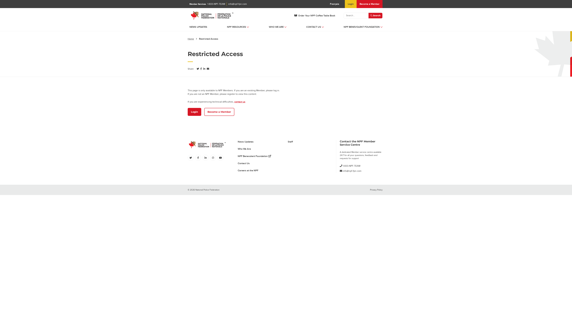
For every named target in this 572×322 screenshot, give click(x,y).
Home (191, 38)
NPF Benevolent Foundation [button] (362, 26)
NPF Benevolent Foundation (254, 156)
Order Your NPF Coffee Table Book (316, 15)
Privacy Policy (376, 190)
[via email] (208, 68)
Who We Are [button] (276, 26)
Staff (290, 141)
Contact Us (244, 163)
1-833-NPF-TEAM (216, 4)
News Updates (198, 26)
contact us (239, 101)
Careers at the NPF (248, 170)
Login (351, 4)
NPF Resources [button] (236, 26)
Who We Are (244, 148)
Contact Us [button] (313, 26)
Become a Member (370, 4)
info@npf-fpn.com (237, 4)
